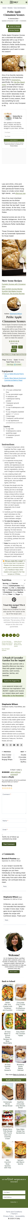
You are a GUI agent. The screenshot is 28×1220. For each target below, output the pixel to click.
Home (4, 8)
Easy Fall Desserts (20, 8)
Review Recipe (14, 30)
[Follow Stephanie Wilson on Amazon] (21, 745)
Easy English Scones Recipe (12, 289)
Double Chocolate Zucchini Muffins (22, 757)
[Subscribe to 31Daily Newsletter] (14, 676)
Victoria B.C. (16, 80)
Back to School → (19, 1074)
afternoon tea (20, 193)
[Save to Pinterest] (3, 635)
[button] (10, 341)
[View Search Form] (1, 2)
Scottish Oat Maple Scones (12, 291)
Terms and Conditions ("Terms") (14, 1213)
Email (5, 830)
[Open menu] (26, 2)
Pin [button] (20, 347)
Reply (5, 886)
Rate (13, 350)
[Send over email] (14, 635)
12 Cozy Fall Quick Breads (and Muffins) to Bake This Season (7, 643)
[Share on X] (10, 635)
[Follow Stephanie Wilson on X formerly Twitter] (7, 745)
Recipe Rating (7, 785)
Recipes (10, 8)
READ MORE (13, 971)
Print (14, 347)
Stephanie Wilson (14, 18)
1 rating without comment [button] (16, 772)
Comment (7, 794)
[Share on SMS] (17, 635)
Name (5, 821)
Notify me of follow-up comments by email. (10, 838)
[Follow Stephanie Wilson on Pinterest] (17, 745)
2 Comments (23, 20)
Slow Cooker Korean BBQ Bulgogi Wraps (7, 755)
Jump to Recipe (14, 26)
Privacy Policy (8, 1216)
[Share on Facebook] (7, 635)
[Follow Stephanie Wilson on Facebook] (3, 745)
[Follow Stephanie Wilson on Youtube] (14, 745)
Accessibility (20, 1216)
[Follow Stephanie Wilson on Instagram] (10, 745)
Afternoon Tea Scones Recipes (13, 293)
